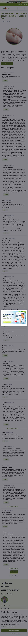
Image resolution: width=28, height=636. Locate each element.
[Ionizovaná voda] (14, 323)
